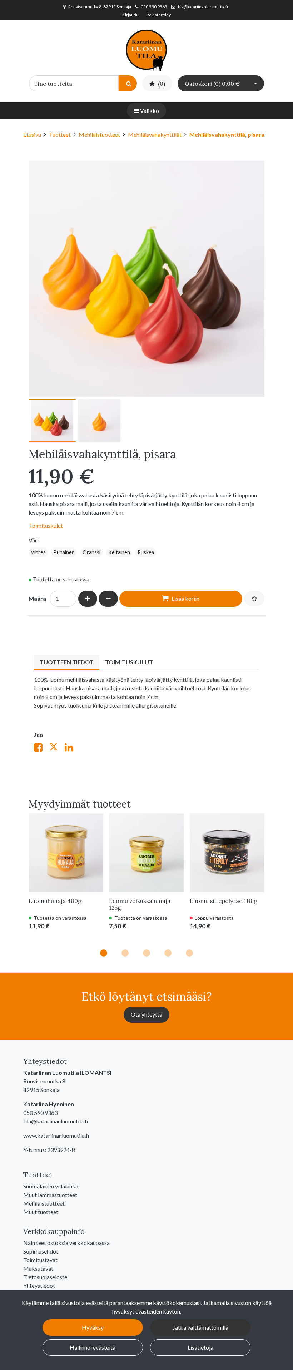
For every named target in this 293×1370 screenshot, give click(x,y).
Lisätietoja (200, 1347)
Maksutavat (38, 1268)
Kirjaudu (130, 15)
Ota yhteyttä (146, 1014)
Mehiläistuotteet (44, 1203)
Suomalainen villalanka (50, 1186)
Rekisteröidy (158, 15)
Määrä (37, 598)
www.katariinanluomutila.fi (56, 1135)
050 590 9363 (154, 6)
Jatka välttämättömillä (200, 1327)
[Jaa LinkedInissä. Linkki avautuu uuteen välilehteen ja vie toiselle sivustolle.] (72, 748)
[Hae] (127, 83)
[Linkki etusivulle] (146, 49)
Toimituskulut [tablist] (129, 662)
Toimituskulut (46, 525)
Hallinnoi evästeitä (92, 1347)
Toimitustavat (40, 1259)
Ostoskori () (212, 83)
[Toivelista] (254, 598)
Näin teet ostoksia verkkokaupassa (66, 1242)
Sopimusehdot (40, 1251)
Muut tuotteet (40, 1211)
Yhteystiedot (39, 1285)
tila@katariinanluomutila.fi (203, 6)
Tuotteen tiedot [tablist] (67, 662)
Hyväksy (93, 1327)
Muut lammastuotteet (50, 1194)
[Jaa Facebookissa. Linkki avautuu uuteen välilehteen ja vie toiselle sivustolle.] (41, 748)
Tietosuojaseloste (45, 1277)
